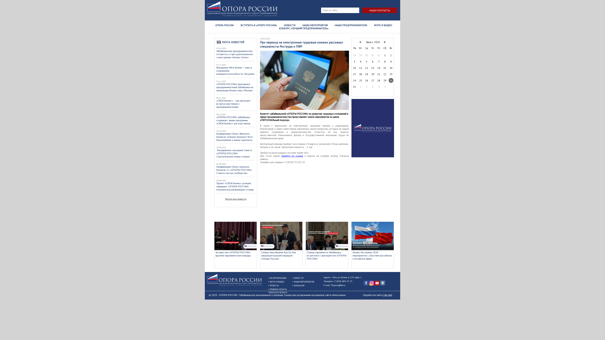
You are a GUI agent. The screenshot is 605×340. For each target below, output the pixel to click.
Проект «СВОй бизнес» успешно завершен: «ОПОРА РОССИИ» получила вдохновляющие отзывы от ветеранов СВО (235, 188)
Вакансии (299, 285)
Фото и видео (383, 25)
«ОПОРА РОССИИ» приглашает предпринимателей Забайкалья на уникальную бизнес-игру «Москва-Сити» (234, 88)
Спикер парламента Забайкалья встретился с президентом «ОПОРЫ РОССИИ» (326, 255)
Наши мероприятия (315, 25)
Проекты (274, 285)
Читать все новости (235, 199)
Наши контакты (379, 10)
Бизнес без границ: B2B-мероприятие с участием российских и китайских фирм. (372, 255)
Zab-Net (387, 295)
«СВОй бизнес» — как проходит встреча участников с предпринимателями (233, 103)
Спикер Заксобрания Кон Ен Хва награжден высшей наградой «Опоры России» (278, 255)
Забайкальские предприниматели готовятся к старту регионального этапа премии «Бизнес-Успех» (234, 54)
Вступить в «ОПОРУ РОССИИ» (259, 25)
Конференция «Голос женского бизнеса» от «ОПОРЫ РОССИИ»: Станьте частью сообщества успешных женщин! (234, 171)
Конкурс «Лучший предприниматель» (303, 28)
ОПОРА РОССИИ (224, 25)
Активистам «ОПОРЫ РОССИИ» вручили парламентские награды (233, 254)
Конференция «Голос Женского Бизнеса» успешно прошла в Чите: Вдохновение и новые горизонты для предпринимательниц (234, 138)
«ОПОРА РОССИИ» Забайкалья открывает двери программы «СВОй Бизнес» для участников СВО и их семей (233, 122)
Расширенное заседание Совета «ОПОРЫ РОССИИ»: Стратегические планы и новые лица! (234, 155)
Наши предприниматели (351, 25)
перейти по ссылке (292, 155)
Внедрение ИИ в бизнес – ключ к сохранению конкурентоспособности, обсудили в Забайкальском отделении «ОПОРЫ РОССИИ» (235, 74)
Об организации (278, 278)
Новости (289, 25)
